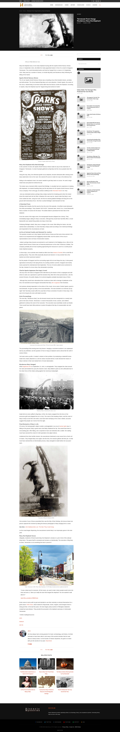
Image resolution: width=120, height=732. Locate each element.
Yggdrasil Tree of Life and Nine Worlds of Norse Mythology (94, 174)
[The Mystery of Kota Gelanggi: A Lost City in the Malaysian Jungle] (81, 167)
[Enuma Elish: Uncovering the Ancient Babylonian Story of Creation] (81, 108)
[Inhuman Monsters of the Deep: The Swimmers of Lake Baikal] (81, 183)
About (20, 1)
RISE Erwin (30, 604)
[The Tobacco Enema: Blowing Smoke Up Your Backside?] (65, 664)
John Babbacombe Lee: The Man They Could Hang (39, 527)
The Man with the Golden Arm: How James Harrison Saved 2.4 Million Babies (93, 149)
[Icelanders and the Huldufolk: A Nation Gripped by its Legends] (81, 192)
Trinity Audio (32, 61)
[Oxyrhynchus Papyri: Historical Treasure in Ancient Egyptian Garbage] (46, 681)
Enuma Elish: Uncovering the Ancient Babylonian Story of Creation (93, 107)
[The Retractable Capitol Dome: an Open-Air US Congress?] (28, 664)
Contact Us (71, 726)
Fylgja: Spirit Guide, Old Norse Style (93, 115)
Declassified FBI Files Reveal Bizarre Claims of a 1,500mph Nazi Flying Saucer (93, 124)
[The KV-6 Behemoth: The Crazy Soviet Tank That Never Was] (65, 681)
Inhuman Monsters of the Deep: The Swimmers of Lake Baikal (93, 183)
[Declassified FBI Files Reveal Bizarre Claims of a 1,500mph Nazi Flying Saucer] (81, 125)
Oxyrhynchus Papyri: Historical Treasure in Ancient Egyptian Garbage (46, 691)
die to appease (56, 282)
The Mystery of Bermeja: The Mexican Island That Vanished (93, 157)
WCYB (21, 625)
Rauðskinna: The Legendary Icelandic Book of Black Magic (94, 132)
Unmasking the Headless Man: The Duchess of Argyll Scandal (94, 140)
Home (20, 10)
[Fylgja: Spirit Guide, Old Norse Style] (81, 116)
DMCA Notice (78, 726)
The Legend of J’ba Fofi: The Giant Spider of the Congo (93, 98)
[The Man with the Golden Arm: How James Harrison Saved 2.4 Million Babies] (81, 150)
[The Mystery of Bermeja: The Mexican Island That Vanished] (81, 158)
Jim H (79, 22)
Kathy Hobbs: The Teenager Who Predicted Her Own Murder (86, 90)
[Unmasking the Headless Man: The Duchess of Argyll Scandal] (81, 141)
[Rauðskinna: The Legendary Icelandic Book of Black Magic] (81, 133)
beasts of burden (58, 252)
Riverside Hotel (57, 190)
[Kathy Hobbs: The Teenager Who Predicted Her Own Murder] (89, 80)
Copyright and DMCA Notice (37, 1)
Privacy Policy (27, 1)
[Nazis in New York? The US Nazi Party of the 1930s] (46, 664)
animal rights (63, 426)
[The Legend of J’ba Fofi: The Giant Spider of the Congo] (81, 99)
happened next (27, 366)
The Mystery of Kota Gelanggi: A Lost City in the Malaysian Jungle (93, 166)
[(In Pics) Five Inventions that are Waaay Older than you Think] (28, 681)
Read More (49, 641)
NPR (20, 618)
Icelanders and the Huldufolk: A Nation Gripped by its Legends (93, 191)
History (24, 10)
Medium (21, 621)
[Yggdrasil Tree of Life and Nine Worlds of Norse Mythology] (81, 175)
